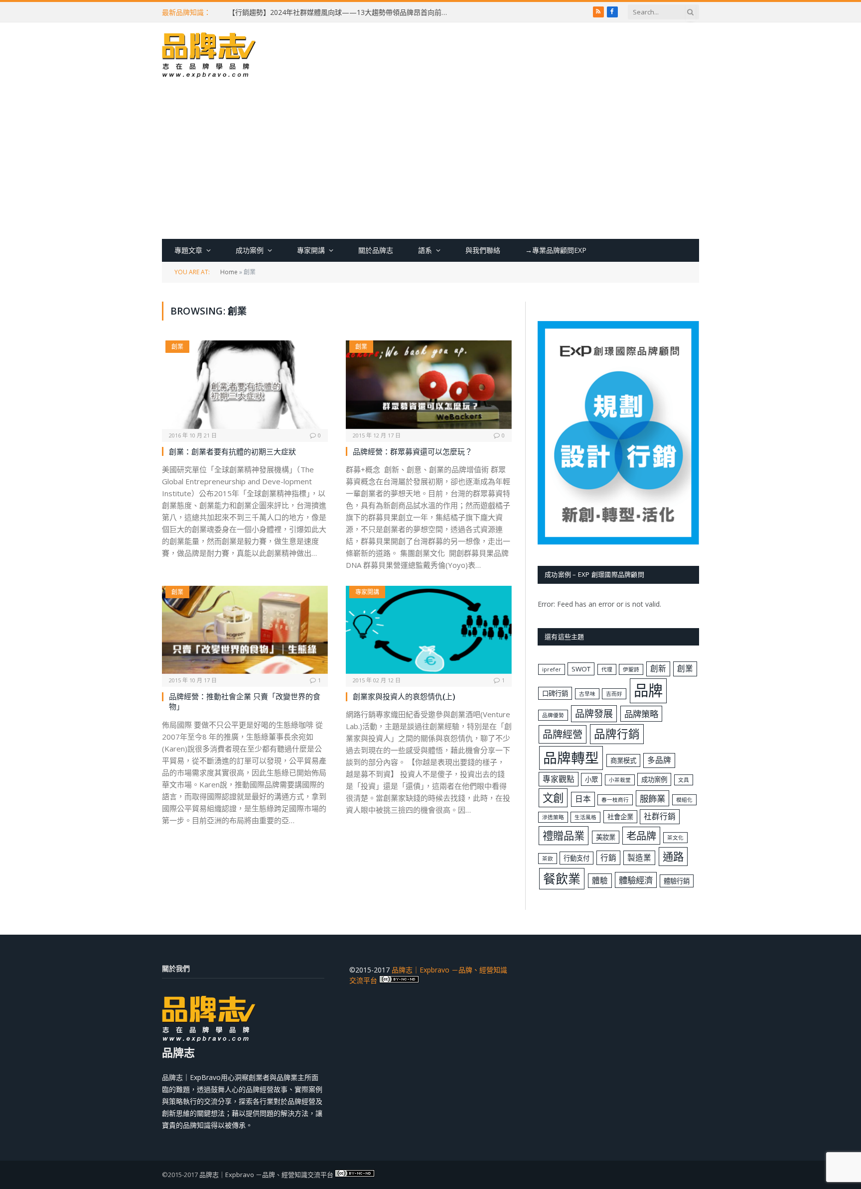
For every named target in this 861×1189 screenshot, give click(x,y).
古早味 (587, 693)
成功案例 (250, 250)
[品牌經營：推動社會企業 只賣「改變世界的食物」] (245, 630)
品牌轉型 (571, 757)
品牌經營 (562, 734)
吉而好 (614, 693)
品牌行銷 (617, 734)
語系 (425, 250)
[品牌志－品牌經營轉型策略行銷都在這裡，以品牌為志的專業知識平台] (209, 56)
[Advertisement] (430, 164)
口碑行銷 (555, 693)
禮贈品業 (563, 835)
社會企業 (620, 816)
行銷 (608, 857)
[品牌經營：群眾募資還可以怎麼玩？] (429, 384)
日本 (583, 798)
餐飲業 (561, 878)
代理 (606, 669)
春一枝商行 (615, 799)
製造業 (639, 857)
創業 (177, 346)
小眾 (591, 779)
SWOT (581, 668)
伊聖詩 (631, 669)
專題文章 (188, 250)
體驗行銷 (677, 880)
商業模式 (623, 760)
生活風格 (585, 817)
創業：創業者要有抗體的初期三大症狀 (232, 451)
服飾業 (652, 798)
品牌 (648, 690)
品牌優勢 (553, 715)
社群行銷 (660, 816)
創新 (658, 668)
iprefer (551, 669)
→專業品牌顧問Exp (555, 250)
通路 (673, 856)
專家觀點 (558, 778)
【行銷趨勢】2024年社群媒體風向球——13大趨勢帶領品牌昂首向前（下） (340, 12)
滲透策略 (553, 817)
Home (229, 272)
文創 (553, 797)
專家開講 (311, 250)
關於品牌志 (375, 250)
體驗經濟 (636, 880)
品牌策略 (641, 714)
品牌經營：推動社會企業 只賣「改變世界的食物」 (244, 701)
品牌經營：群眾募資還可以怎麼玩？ (412, 451)
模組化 (684, 799)
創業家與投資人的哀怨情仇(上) (404, 696)
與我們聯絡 (482, 250)
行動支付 (576, 858)
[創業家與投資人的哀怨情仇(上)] (429, 630)
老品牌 (641, 836)
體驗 (600, 880)
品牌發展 (594, 713)
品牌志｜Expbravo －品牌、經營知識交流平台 (266, 1174)
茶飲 (547, 858)
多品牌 (659, 760)
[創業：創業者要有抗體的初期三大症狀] (245, 384)
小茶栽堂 (620, 779)
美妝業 (605, 837)
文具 (683, 779)
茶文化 (675, 837)
